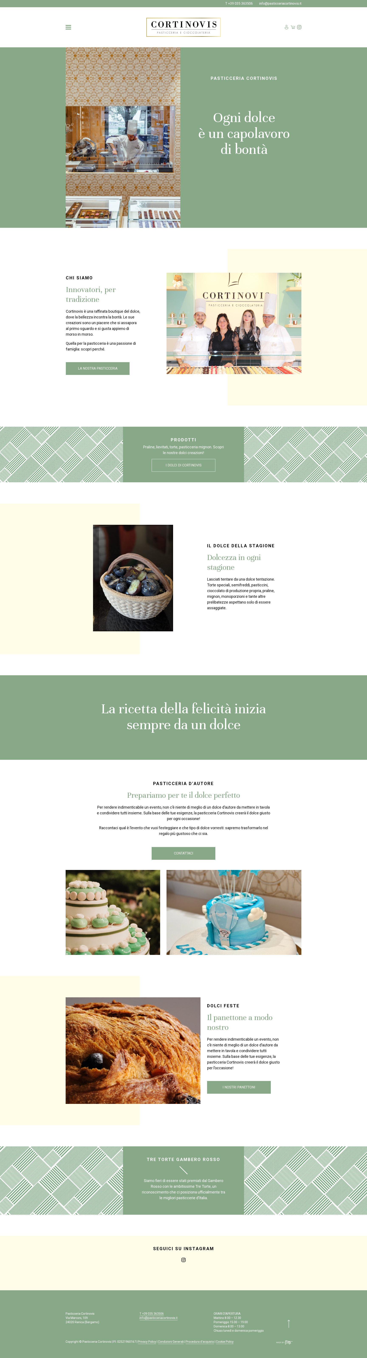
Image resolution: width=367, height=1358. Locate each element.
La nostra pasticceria (97, 368)
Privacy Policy (147, 1341)
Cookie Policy (225, 1341)
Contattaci (183, 853)
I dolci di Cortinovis (184, 465)
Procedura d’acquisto (200, 1341)
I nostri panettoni (239, 1087)
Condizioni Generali (171, 1341)
